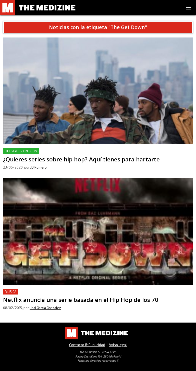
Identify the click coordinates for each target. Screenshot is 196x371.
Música (10, 292)
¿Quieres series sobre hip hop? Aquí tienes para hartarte (55, 151)
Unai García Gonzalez (45, 308)
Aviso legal (118, 344)
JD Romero (38, 167)
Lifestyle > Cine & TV (21, 151)
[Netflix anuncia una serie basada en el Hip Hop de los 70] (98, 231)
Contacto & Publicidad (87, 344)
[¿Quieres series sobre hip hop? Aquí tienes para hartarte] (98, 90)
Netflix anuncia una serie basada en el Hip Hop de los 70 (55, 291)
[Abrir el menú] (188, 7)
